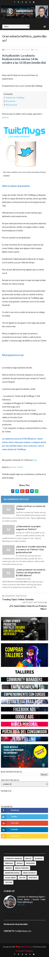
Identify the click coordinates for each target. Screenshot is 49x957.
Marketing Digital (12, 873)
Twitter (36, 50)
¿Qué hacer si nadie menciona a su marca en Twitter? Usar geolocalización (31, 549)
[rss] (30, 2)
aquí (35, 460)
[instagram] (22, 2)
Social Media (10, 878)
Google (20, 863)
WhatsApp (33, 878)
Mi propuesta (11, 105)
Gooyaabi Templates (24, 951)
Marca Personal (22, 868)
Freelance (9, 863)
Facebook (38, 858)
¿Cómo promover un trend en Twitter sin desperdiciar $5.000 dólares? (30, 572)
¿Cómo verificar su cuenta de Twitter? (30, 507)
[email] (33, 2)
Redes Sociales (29, 873)
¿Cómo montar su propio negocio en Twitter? (28, 527)
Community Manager (13, 858)
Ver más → (22, 905)
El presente (10, 101)
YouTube (8, 882)
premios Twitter (16, 467)
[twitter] (18, 2)
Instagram (30, 863)
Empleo (28, 858)
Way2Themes (26, 947)
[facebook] (14, 2)
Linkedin (8, 868)
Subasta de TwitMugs (15, 98)
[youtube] (26, 2)
